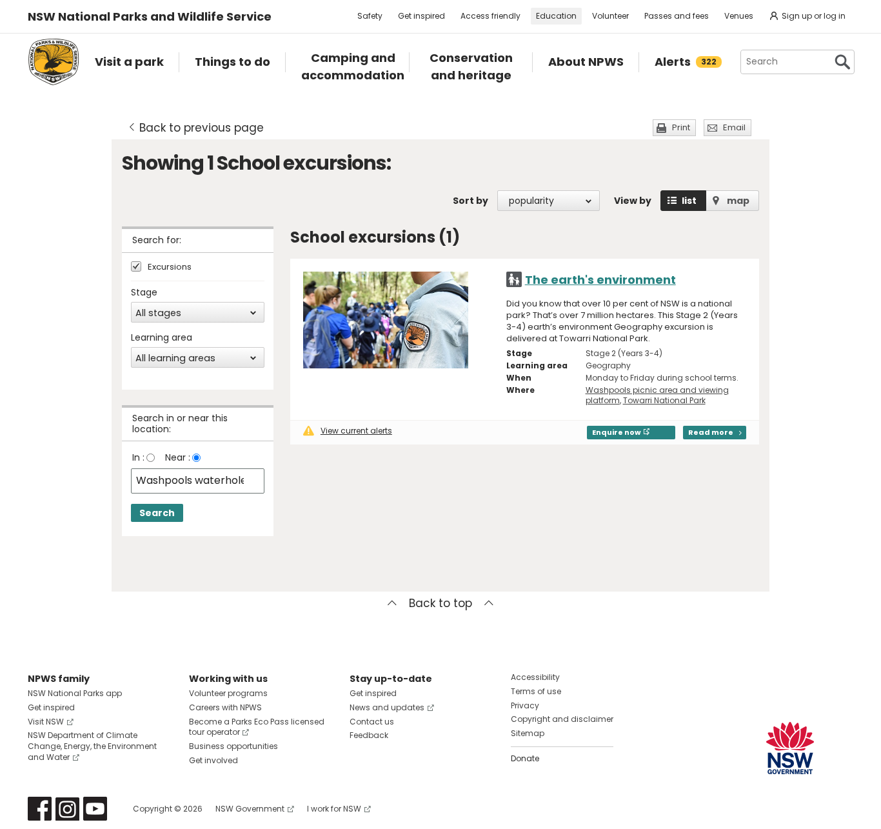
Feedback (369, 735)
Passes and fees (676, 15)
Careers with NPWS (225, 707)
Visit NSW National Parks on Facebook (40, 809)
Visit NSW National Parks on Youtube (95, 809)
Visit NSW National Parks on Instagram (67, 809)
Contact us (372, 721)
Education (556, 15)
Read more (710, 432)
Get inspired (421, 15)
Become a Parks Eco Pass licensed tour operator (256, 727)
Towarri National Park (664, 400)
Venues (738, 15)
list (689, 200)
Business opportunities (233, 746)
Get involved (213, 760)
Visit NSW (46, 721)
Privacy (525, 705)
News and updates (387, 707)
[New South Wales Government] (790, 748)
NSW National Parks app (75, 693)
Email (734, 127)
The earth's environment (600, 280)
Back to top (440, 603)
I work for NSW (334, 808)
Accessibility (535, 677)
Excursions (170, 267)
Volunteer (610, 15)
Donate (525, 758)
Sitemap (527, 733)
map (738, 200)
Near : (177, 457)
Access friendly (490, 15)
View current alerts (356, 430)
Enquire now (616, 432)
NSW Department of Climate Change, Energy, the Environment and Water (92, 746)
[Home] (53, 62)
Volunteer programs (228, 693)
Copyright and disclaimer (562, 719)
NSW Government (249, 808)
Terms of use (536, 691)
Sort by (470, 200)
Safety (369, 15)
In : (138, 457)
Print (681, 127)
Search (157, 512)
